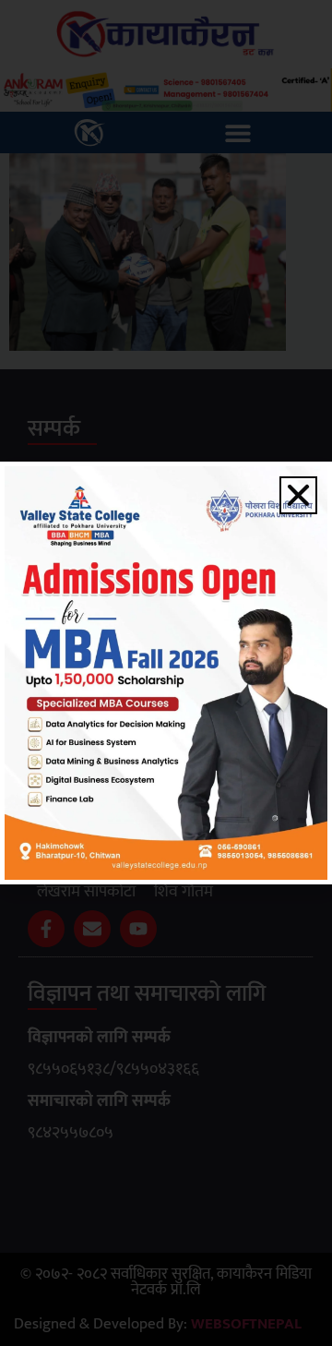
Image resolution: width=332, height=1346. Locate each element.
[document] (166, 673)
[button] (298, 495)
